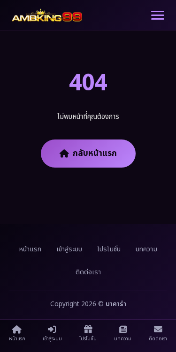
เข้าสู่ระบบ (69, 249)
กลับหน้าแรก (95, 153)
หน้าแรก (30, 249)
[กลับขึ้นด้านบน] (159, 317)
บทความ (146, 249)
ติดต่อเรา (88, 272)
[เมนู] (158, 15)
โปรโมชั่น (109, 249)
